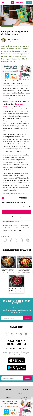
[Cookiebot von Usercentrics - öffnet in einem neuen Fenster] (20, 198)
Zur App (29, 2)
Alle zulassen (16, 212)
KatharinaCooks (14, 39)
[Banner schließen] (30, 197)
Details (25, 207)
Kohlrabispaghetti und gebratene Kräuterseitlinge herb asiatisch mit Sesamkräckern (24, 270)
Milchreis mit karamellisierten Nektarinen (8, 269)
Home (8, 394)
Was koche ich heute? (25, 394)
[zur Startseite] (17, 2)
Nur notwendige (16, 217)
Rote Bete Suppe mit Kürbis (15, 289)
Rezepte (8, 397)
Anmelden (27, 318)
